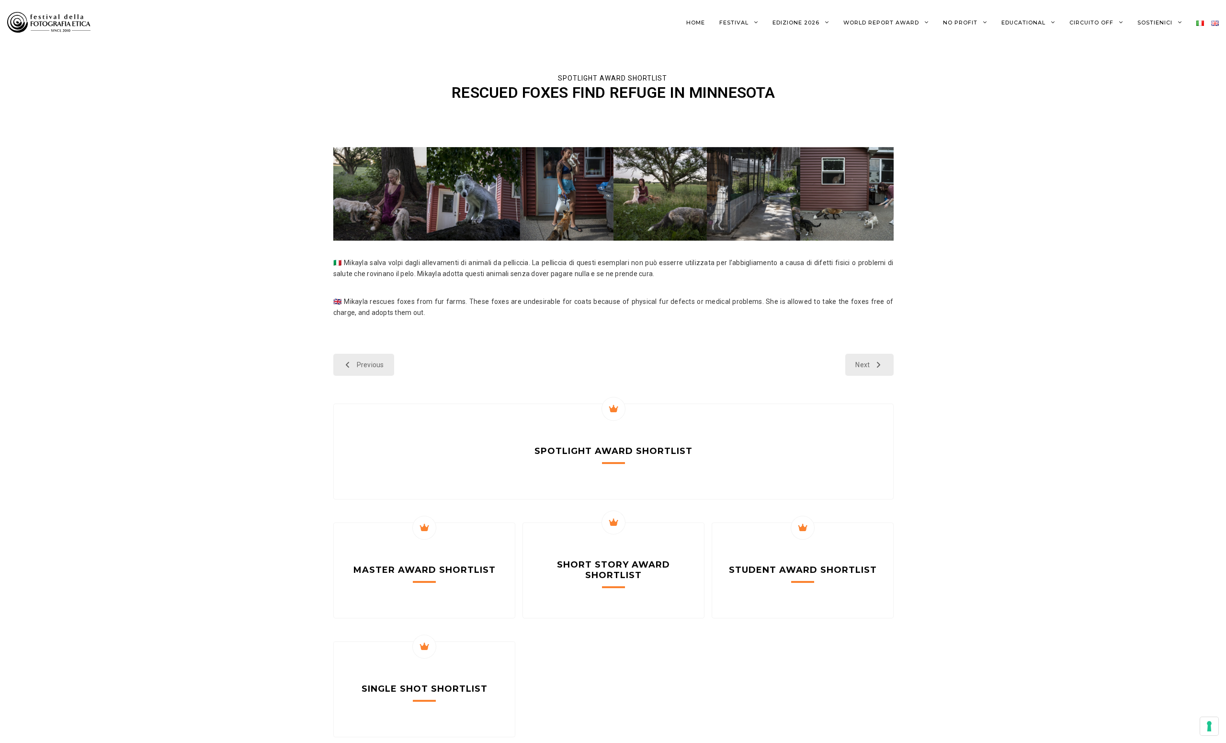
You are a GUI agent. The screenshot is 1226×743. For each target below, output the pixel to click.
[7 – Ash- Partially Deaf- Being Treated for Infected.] (473, 194)
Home (695, 22)
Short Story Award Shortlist (613, 569)
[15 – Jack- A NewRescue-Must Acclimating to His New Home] (753, 194)
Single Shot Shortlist (425, 689)
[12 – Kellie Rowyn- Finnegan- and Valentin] (660, 194)
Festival (734, 22)
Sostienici (1155, 22)
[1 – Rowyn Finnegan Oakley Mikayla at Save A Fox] (380, 194)
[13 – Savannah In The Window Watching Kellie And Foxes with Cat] (847, 194)
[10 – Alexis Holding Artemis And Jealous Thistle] (566, 194)
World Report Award (882, 22)
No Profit (961, 22)
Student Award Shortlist (803, 570)
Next (862, 365)
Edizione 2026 (796, 22)
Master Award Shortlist (424, 570)
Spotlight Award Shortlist (613, 78)
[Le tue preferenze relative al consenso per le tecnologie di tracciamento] (1209, 726)
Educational (1024, 22)
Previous (370, 365)
